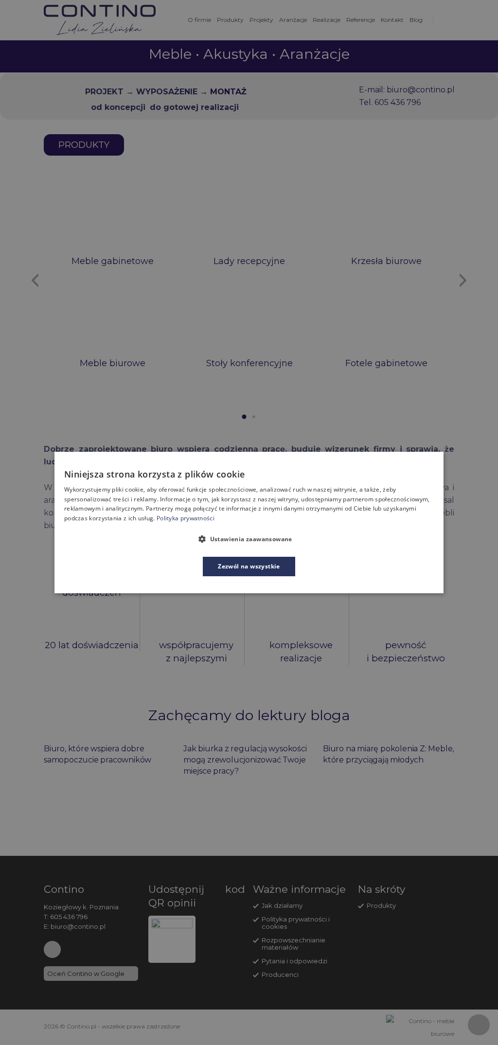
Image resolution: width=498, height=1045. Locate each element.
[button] (249, 539)
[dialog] (249, 523)
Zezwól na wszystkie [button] (249, 566)
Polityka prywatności (185, 518)
